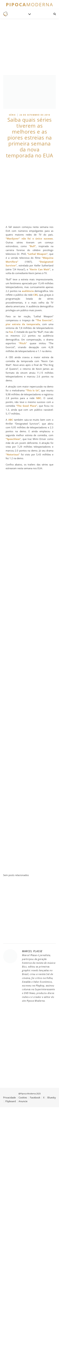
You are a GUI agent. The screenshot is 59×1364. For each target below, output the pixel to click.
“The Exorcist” (44, 320)
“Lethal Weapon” (37, 253)
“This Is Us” (32, 390)
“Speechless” (13, 439)
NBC (38, 398)
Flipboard (10, 1101)
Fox (11, 331)
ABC (10, 419)
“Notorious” (13, 454)
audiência (28, 291)
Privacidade (9, 1097)
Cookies (23, 1097)
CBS (35, 294)
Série (12, 115)
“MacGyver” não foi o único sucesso (29, 238)
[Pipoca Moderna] (5, 14)
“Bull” (32, 246)
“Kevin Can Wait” (39, 269)
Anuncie (23, 1101)
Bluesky (51, 1097)
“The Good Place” (26, 405)
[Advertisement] (29, 191)
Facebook (35, 1097)
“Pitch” (23, 343)
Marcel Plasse (32, 951)
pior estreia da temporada (23, 324)
